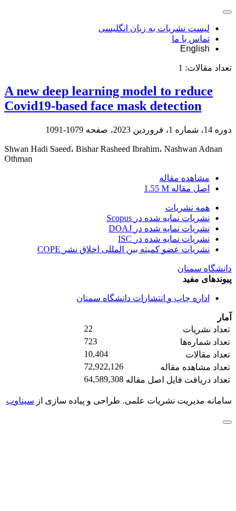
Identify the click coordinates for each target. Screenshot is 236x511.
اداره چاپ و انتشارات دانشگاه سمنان (143, 298)
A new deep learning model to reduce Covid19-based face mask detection (108, 98)
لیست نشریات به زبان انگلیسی (154, 28)
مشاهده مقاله (184, 178)
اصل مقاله (177, 188)
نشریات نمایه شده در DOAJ (159, 228)
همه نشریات (187, 207)
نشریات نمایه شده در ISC (164, 238)
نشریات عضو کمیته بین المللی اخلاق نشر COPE (123, 249)
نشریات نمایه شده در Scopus (158, 218)
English (195, 48)
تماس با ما (191, 38)
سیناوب (20, 400)
